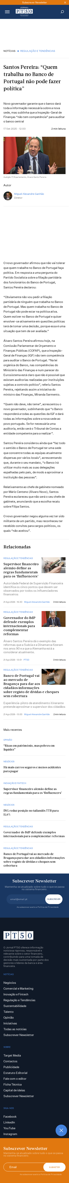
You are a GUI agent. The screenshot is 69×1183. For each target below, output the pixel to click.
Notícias (9, 50)
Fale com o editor (14, 1078)
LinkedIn (9, 1122)
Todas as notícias (15, 1029)
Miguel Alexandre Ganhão (29, 194)
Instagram (10, 1134)
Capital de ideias (14, 1090)
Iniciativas (10, 1023)
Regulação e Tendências (37, 50)
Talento (8, 1012)
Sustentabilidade (14, 1006)
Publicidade (11, 1067)
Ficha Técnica (12, 1084)
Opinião (7, 740)
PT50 (26, 659)
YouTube (9, 1128)
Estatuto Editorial (15, 1073)
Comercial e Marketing (18, 988)
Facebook (9, 1116)
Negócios (8, 761)
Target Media (12, 1055)
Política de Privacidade (51, 1174)
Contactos (10, 1061)
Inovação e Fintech (14, 783)
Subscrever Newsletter (18, 1035)
